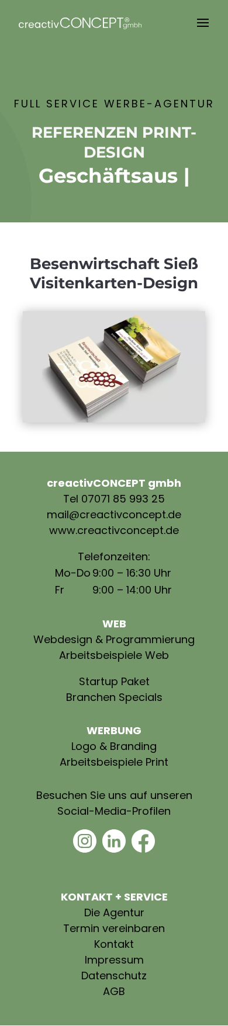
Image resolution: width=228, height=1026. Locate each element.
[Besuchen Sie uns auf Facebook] (143, 849)
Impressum (114, 959)
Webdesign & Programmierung (114, 639)
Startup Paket (114, 681)
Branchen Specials (114, 697)
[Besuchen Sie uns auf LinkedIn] (114, 849)
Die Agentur (114, 912)
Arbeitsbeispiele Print (114, 762)
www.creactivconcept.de (114, 530)
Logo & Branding (114, 746)
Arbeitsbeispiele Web (114, 655)
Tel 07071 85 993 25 (114, 498)
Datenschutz (114, 975)
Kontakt (114, 944)
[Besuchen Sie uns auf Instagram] (84, 849)
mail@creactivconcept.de (114, 514)
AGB (114, 991)
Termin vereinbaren (114, 928)
